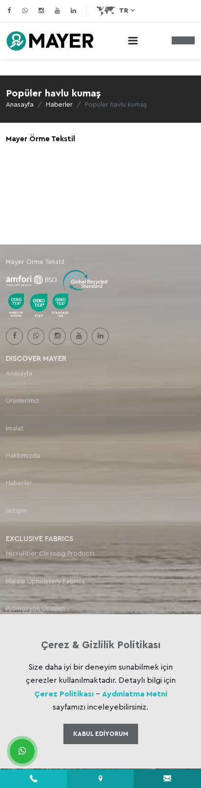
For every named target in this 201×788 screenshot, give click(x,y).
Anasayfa (20, 104)
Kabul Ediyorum (100, 734)
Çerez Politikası (64, 694)
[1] (132, 41)
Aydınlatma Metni (134, 694)
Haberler (59, 104)
